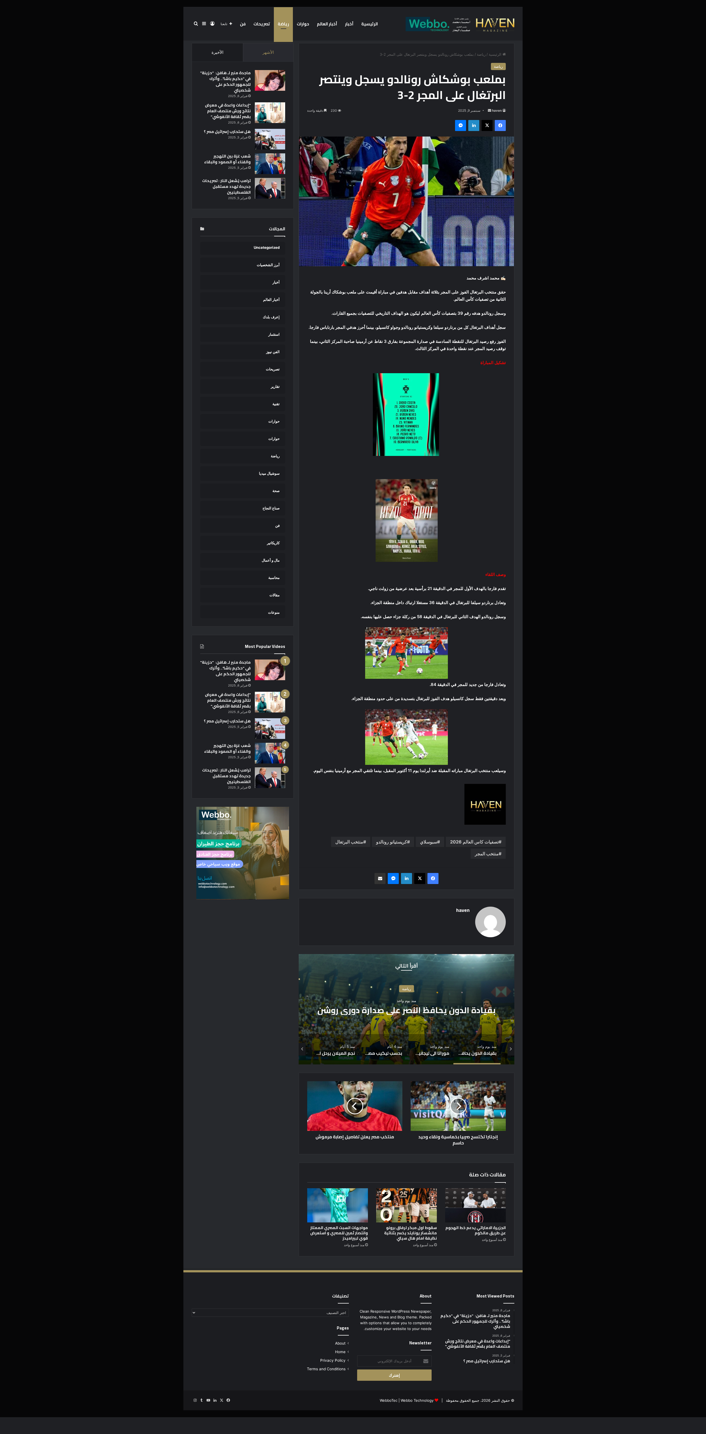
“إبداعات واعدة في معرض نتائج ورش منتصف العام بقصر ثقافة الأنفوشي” (228, 111)
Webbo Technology (417, 1400)
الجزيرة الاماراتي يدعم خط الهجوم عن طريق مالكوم (475, 1230)
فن (243, 24)
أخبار (349, 24)
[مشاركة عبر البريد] (380, 878)
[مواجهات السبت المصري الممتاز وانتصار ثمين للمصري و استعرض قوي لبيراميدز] (337, 1205)
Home (340, 1352)
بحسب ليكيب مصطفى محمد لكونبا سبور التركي (327, 1010)
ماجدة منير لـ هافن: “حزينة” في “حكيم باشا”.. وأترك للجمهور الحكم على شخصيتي (225, 81)
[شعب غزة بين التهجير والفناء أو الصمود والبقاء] (270, 163)
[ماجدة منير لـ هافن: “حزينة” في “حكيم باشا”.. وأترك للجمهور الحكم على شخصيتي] (270, 80)
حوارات (303, 24)
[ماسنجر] (460, 125)
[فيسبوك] (500, 125)
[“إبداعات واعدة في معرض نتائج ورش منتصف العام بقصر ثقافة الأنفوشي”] (270, 112)
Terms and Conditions (326, 1369)
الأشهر (268, 52)
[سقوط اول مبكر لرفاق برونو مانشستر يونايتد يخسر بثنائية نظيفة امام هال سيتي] (406, 1205)
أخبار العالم (327, 24)
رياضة (283, 24)
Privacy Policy (333, 1360)
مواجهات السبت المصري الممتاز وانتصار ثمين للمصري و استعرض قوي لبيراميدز (339, 1233)
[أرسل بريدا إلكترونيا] (489, 110)
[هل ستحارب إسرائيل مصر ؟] (270, 139)
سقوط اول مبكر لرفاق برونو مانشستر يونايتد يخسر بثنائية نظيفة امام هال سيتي (410, 1233)
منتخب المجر (487, 853)
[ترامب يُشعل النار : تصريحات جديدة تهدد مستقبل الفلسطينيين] (270, 188)
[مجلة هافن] (459, 23)
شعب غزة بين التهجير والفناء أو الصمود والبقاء (227, 159)
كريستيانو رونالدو (391, 842)
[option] (327, 1009)
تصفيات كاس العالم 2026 (474, 842)
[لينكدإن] (473, 125)
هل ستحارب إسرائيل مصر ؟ (227, 131)
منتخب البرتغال (349, 842)
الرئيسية (369, 24)
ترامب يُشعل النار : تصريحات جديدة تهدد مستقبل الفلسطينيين (226, 186)
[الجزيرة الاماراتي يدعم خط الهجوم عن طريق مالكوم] (475, 1205)
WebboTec (388, 1400)
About (340, 1343)
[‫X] (487, 125)
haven (497, 110)
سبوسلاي (428, 842)
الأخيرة (217, 52)
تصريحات (261, 24)
